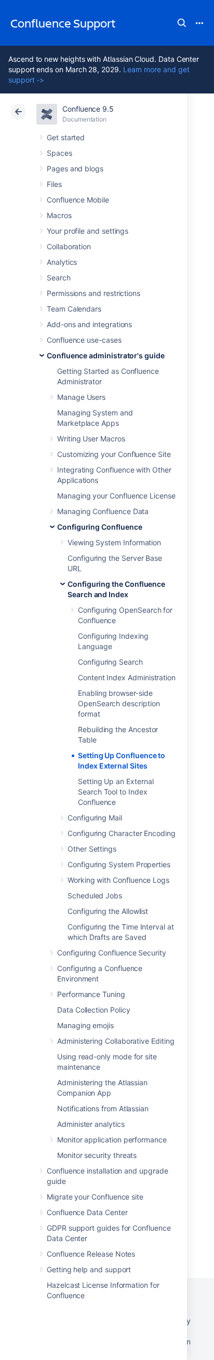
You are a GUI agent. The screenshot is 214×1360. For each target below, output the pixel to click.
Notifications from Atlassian (103, 1108)
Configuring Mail (95, 817)
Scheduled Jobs (95, 895)
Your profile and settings (87, 230)
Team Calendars (74, 308)
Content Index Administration (127, 677)
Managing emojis (85, 1025)
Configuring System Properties (119, 864)
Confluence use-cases (84, 339)
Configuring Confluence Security (111, 952)
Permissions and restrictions (93, 293)
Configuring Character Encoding (122, 833)
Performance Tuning (91, 994)
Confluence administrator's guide (106, 355)
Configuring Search (110, 661)
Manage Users (81, 397)
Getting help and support (89, 1269)
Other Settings (92, 848)
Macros (59, 215)
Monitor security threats (97, 1155)
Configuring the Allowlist (108, 911)
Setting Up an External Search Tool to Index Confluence (115, 791)
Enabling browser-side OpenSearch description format (118, 703)
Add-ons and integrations (89, 324)
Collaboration (69, 246)
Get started (66, 137)
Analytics (62, 262)
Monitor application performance (112, 1139)
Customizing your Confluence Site (114, 454)
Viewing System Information (114, 542)
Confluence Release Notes (91, 1253)
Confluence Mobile (78, 199)
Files (54, 184)
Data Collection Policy (93, 1009)
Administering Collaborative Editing (116, 1040)
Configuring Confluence (99, 526)
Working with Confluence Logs (118, 880)
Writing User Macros (91, 438)
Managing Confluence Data (103, 511)
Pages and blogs (75, 168)
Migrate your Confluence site (95, 1196)
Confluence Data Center (87, 1212)
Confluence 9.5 (88, 108)
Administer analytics (91, 1124)
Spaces (59, 153)
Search (181, 23)
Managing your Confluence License (116, 495)
